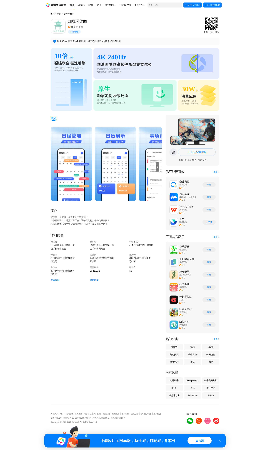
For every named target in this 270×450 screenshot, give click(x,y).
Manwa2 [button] (192, 395)
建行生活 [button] (210, 388)
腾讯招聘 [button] (97, 414)
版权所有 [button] (116, 414)
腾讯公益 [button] (106, 414)
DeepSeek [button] (192, 380)
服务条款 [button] (78, 414)
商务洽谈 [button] (88, 414)
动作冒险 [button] (192, 354)
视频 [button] (192, 347)
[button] (56, 5)
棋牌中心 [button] (174, 362)
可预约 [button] (174, 347)
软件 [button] (59, 14)
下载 (210, 222)
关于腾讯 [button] (54, 414)
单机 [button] (211, 347)
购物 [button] (211, 362)
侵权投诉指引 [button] (146, 414)
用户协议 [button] (157, 414)
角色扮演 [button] (174, 354)
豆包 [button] (192, 388)
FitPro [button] (211, 395)
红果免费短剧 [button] (210, 380)
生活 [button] (192, 362)
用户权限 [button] (125, 414)
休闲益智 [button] (210, 354)
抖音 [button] (174, 388)
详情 (209, 185)
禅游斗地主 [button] (174, 395)
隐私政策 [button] (94, 280)
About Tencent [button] (66, 414)
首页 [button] (52, 14)
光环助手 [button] (174, 380)
